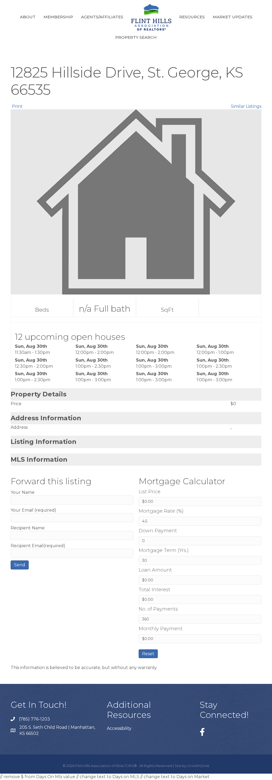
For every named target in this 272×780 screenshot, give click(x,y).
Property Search (136, 37)
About (28, 16)
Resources (192, 16)
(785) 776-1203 (34, 719)
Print (17, 106)
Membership (58, 16)
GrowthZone (198, 766)
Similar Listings (246, 106)
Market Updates (232, 16)
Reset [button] (148, 653)
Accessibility (119, 728)
